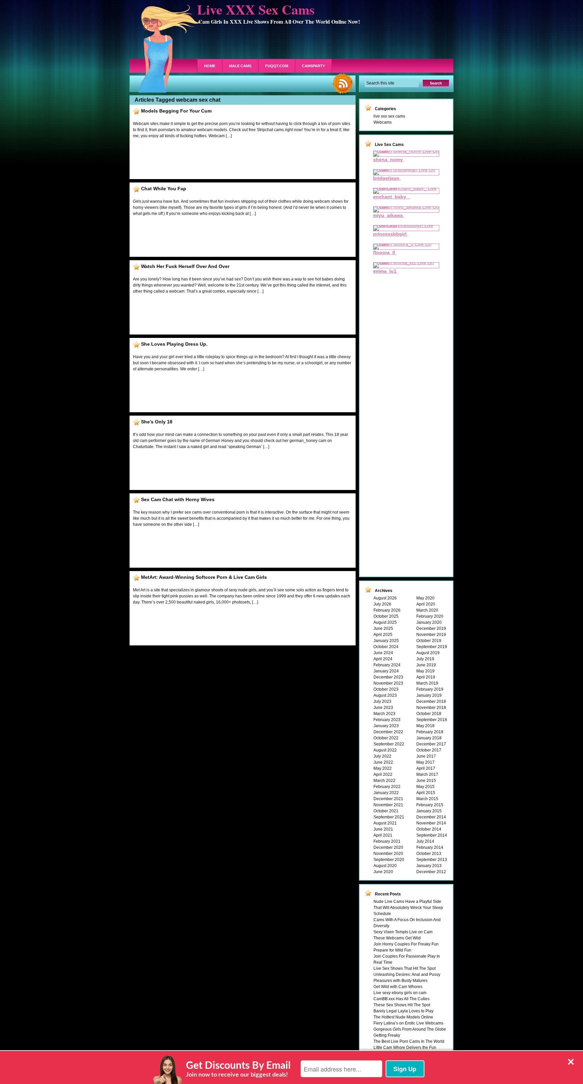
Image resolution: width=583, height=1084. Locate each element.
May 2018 (425, 725)
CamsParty (313, 66)
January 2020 (429, 622)
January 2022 (386, 792)
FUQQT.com (276, 66)
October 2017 (428, 750)
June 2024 (383, 652)
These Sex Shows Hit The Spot (401, 1005)
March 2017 (427, 774)
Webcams (382, 122)
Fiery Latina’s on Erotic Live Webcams (408, 1023)
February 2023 (386, 719)
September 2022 (388, 744)
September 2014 (431, 835)
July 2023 (382, 701)
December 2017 (431, 744)
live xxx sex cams (389, 116)
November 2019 (431, 634)
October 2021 (385, 811)
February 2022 (386, 786)
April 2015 (425, 792)
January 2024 (386, 671)
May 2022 (382, 768)
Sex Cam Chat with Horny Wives (178, 499)
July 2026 (382, 604)
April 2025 (382, 634)
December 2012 (431, 871)
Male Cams (240, 66)
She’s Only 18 (156, 421)
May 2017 (425, 762)
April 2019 (425, 677)
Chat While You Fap (163, 188)
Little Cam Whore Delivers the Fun (404, 1047)
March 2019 (427, 683)
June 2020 (383, 871)
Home (209, 66)
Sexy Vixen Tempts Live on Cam (403, 932)
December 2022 (388, 732)
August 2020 (385, 865)
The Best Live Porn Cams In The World (408, 1041)
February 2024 (386, 665)
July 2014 (425, 841)
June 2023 (383, 707)
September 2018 (431, 719)
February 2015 (429, 805)
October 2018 (428, 713)
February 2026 (386, 610)
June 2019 (426, 665)
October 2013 (428, 853)
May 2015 (425, 786)
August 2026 (385, 598)
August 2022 (385, 750)
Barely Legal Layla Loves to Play (403, 1011)
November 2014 (431, 823)
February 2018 (429, 732)
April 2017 (425, 768)
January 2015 (429, 811)
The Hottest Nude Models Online (403, 1017)
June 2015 (426, 780)
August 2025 (385, 622)
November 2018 (431, 707)
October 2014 (428, 829)
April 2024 (382, 659)
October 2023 (385, 689)
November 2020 (388, 853)
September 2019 (431, 646)
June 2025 (383, 628)
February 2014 (429, 847)
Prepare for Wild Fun (392, 950)
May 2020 (425, 598)
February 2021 (386, 841)
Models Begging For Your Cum (176, 111)
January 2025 (386, 640)
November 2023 (388, 683)
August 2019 (428, 652)
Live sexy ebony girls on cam (399, 992)
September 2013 (431, 859)
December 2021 (388, 798)
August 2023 (385, 695)
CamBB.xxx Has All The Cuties (401, 998)
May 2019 (425, 671)
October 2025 (385, 616)
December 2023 (388, 677)
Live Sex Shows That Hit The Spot (404, 968)
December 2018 (431, 701)
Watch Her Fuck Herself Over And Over (185, 266)
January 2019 (429, 695)
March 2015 (427, 798)
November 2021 (388, 805)
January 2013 (429, 865)
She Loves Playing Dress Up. (174, 344)
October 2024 (385, 646)
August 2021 (385, 823)
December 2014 (431, 817)
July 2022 (382, 756)
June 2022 (383, 762)
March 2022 (384, 780)
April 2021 (382, 835)
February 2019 (429, 689)
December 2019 (431, 628)
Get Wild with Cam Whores (397, 986)
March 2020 (427, 610)
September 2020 (388, 859)
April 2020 (425, 604)
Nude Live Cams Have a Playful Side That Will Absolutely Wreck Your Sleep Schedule (408, 907)
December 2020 (388, 847)
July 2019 (425, 659)
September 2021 (388, 817)
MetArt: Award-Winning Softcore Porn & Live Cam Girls (204, 577)
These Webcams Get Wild (397, 938)
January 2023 (386, 725)
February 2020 (429, 616)
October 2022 (385, 738)
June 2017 (426, 756)
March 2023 (384, 713)
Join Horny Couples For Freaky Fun (406, 944)
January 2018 (429, 738)
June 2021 (383, 829)
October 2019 (428, 640)
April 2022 (382, 774)
